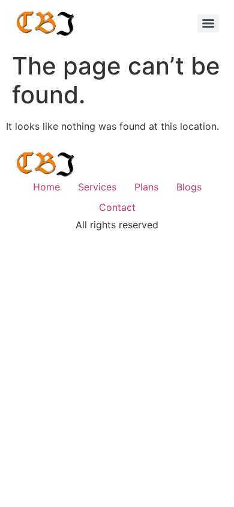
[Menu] (208, 23)
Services (97, 187)
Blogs (189, 187)
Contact (117, 207)
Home (46, 187)
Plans (146, 187)
